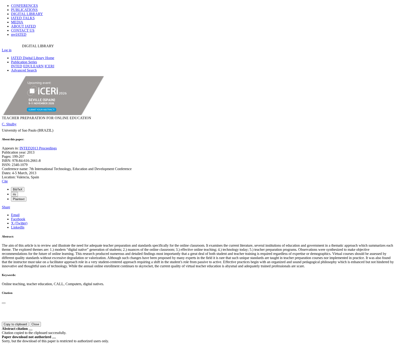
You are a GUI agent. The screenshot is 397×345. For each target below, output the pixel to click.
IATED (23, 18)
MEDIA (17, 22)
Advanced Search (24, 70)
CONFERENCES (24, 6)
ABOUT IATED (23, 26)
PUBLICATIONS (24, 10)
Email (15, 215)
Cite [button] (5, 181)
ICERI (49, 66)
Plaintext (19, 199)
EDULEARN (33, 66)
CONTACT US (22, 30)
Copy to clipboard (15, 324)
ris (14, 194)
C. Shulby (9, 124)
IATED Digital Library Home (32, 58)
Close (35, 324)
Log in (6, 50)
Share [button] (6, 207)
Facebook (18, 219)
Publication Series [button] (24, 62)
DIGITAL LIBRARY (27, 14)
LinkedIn (17, 227)
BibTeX (18, 189)
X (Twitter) (19, 223)
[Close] (4, 303)
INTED (16, 66)
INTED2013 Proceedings (38, 148)
